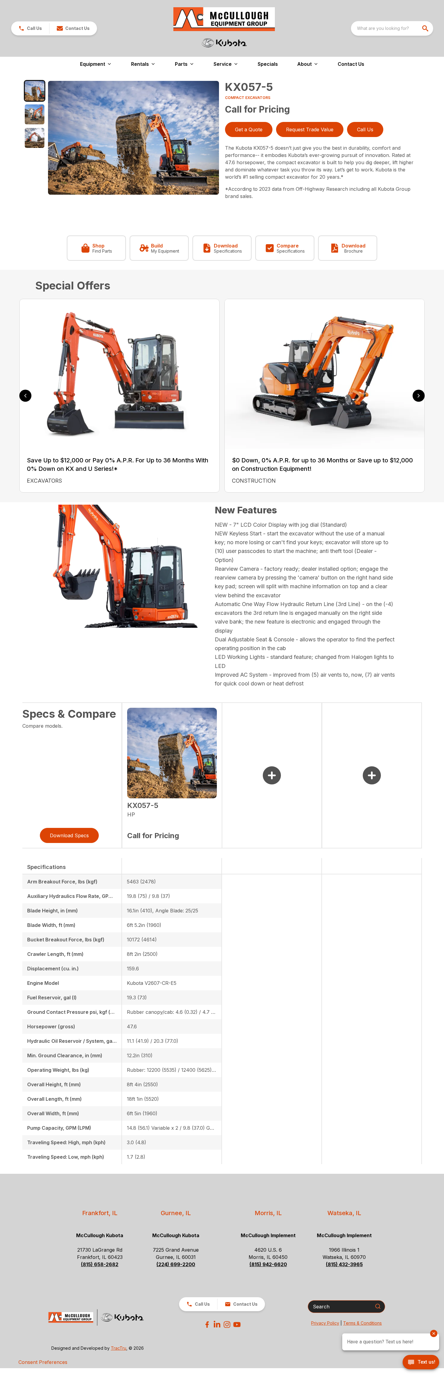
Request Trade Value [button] (309, 129)
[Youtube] (237, 1324)
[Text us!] (421, 1362)
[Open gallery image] (133, 138)
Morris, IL (268, 1213)
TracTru (118, 1348)
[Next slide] (419, 396)
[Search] (377, 1306)
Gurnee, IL (176, 1213)
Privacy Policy (325, 1323)
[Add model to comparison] (272, 775)
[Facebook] (207, 1324)
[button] (30, 28)
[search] (426, 28)
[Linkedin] (217, 1324)
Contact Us (351, 64)
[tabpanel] (133, 138)
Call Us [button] (365, 129)
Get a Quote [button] (248, 129)
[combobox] (392, 28)
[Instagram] (227, 1324)
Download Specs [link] (69, 835)
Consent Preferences (42, 1362)
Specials (268, 64)
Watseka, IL (344, 1213)
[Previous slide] (25, 396)
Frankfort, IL (99, 1213)
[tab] (35, 91)
